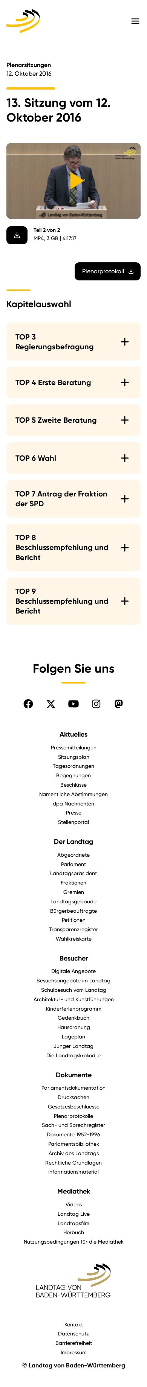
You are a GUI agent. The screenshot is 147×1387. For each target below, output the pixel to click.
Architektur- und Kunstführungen (74, 999)
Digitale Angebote (73, 971)
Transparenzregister (73, 929)
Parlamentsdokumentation (73, 1087)
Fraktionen (73, 882)
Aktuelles (73, 734)
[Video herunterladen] (17, 235)
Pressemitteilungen (73, 747)
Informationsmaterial (73, 1171)
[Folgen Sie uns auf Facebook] (28, 704)
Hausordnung (73, 1027)
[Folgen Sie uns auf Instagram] (96, 704)
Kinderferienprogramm (73, 1008)
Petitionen (74, 920)
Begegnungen (73, 775)
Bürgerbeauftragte (73, 910)
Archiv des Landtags (74, 1153)
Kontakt (73, 1324)
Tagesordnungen (73, 766)
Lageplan (73, 1036)
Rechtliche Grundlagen (73, 1162)
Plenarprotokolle (73, 1116)
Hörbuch (73, 1232)
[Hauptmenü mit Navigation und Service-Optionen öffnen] (135, 21)
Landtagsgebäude (73, 901)
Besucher (74, 958)
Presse (73, 812)
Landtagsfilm (73, 1223)
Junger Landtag (73, 1046)
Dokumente (74, 1075)
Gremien (73, 892)
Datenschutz (73, 1333)
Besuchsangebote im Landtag (73, 980)
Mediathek (73, 1191)
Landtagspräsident (73, 873)
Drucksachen (73, 1097)
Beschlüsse (73, 784)
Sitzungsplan (73, 757)
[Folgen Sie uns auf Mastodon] (118, 704)
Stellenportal (73, 822)
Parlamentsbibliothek (73, 1143)
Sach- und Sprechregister (73, 1125)
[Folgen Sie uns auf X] (51, 704)
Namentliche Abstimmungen (73, 794)
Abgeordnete (73, 854)
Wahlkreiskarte (74, 938)
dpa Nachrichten (73, 803)
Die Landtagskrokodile (73, 1055)
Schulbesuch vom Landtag (73, 990)
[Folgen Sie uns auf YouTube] (73, 704)
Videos (74, 1204)
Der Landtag (73, 841)
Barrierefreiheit (73, 1343)
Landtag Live (74, 1213)
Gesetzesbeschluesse (74, 1106)
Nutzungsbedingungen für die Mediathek (74, 1241)
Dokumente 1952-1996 (73, 1134)
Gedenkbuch (73, 1017)
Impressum (74, 1352)
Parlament (73, 864)
